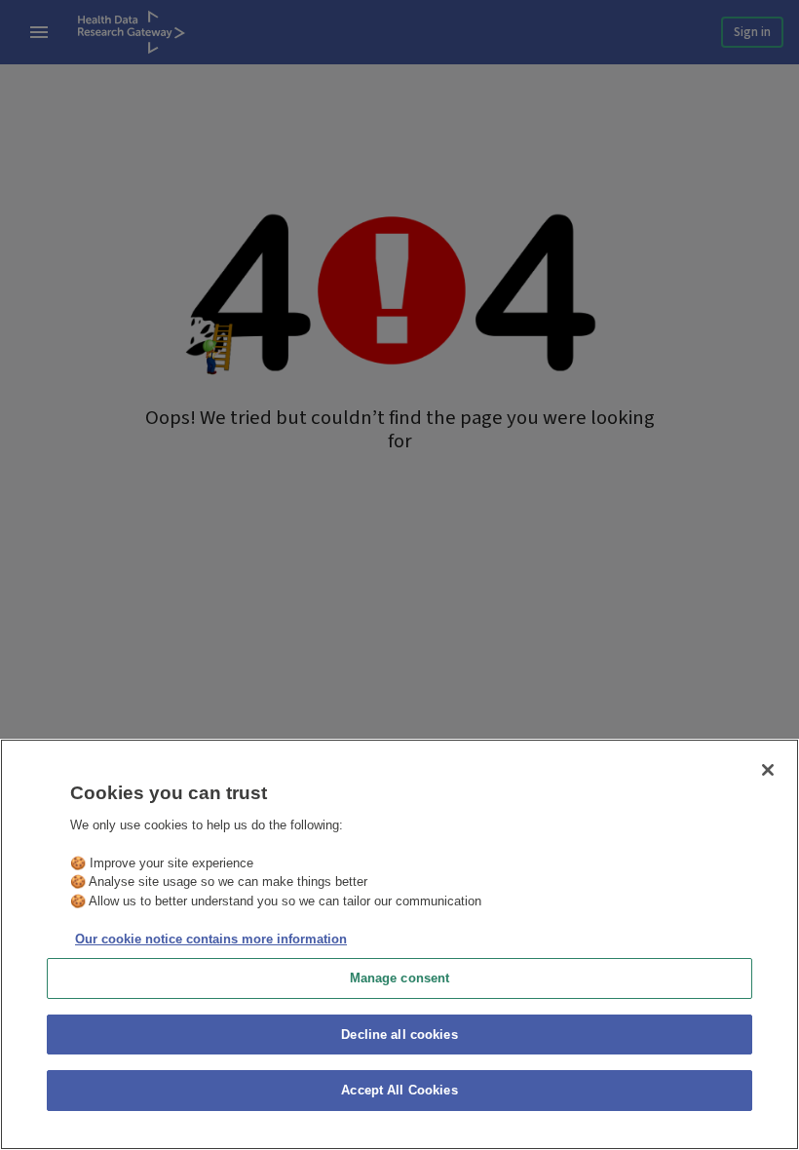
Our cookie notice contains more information (211, 939)
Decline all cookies (399, 1034)
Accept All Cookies (399, 1090)
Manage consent (400, 978)
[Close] (767, 769)
